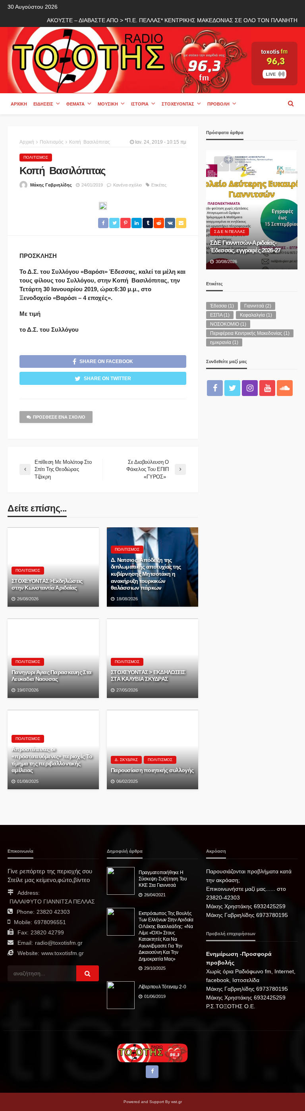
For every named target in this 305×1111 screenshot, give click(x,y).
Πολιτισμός (35, 157)
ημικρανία (224, 342)
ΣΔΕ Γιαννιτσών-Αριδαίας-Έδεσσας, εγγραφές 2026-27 (245, 246)
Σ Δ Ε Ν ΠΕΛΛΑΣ (229, 231)
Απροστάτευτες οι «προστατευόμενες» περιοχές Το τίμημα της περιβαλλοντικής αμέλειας (52, 759)
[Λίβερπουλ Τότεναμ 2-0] (121, 995)
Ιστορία (140, 104)
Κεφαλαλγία (256, 315)
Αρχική (19, 104)
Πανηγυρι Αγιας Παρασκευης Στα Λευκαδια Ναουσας (51, 675)
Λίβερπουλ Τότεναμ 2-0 (162, 986)
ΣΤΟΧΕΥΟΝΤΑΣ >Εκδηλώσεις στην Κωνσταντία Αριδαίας (47, 584)
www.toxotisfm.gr (62, 953)
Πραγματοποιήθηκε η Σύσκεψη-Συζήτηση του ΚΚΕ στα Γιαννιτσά (163, 879)
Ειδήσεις (43, 104)
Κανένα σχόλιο (127, 185)
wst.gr (176, 1101)
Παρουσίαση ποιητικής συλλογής (152, 770)
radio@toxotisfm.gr (59, 943)
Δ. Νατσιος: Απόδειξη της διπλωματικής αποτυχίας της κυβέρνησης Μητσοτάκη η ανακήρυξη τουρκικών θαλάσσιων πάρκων (146, 574)
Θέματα (75, 104)
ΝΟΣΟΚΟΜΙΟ (228, 324)
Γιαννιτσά (257, 306)
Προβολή (218, 104)
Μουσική (108, 104)
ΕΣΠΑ (220, 315)
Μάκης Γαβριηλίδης (51, 185)
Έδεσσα (222, 306)
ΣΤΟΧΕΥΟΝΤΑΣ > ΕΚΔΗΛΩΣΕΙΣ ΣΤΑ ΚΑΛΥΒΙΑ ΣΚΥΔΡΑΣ (148, 675)
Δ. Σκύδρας (126, 759)
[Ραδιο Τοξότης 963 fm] (129, 59)
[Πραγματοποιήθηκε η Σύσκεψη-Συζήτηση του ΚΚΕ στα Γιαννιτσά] (121, 881)
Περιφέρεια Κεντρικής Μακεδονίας (250, 333)
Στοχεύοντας (178, 104)
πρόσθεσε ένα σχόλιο (59, 417)
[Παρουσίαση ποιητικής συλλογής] (152, 749)
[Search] (290, 103)
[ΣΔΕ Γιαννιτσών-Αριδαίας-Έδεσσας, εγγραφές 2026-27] (251, 209)
